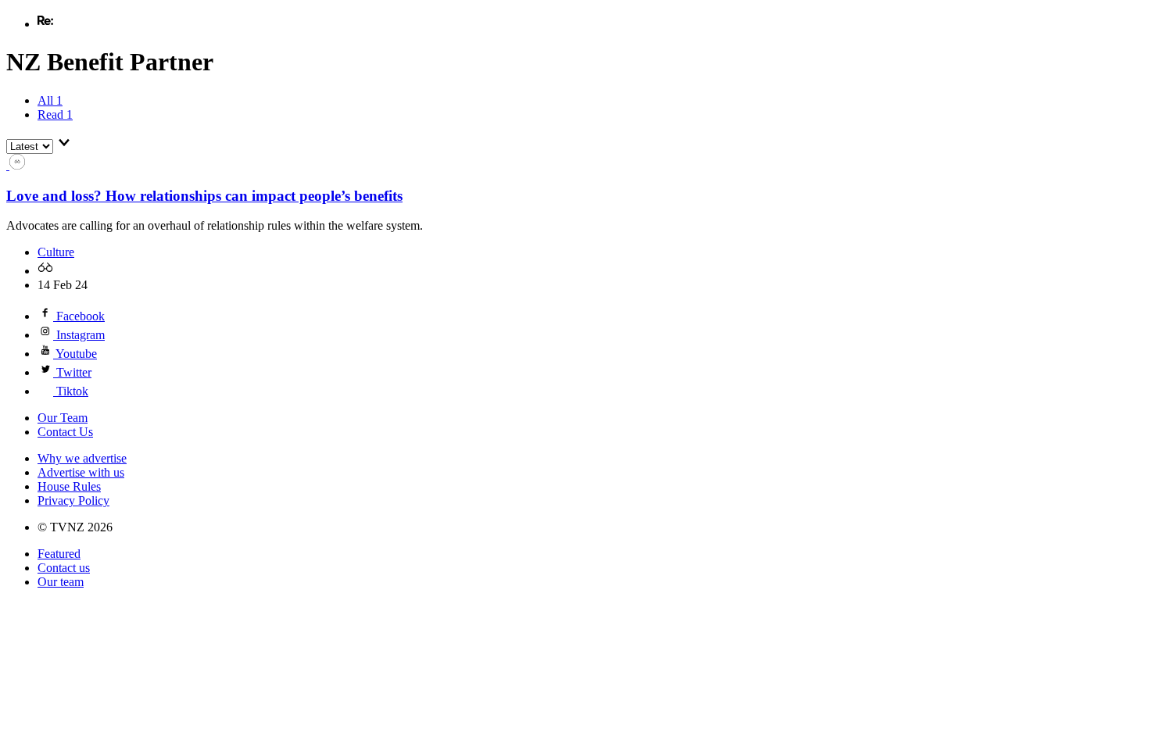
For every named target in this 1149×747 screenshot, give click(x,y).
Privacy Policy (73, 500)
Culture (56, 252)
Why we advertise (82, 458)
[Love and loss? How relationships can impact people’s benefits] (15, 165)
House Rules (69, 486)
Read (55, 114)
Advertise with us (81, 472)
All (50, 100)
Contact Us (65, 431)
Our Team (63, 417)
